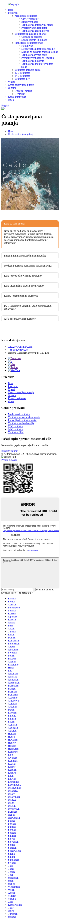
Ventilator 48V (22, 78)
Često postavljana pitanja (21, 84)
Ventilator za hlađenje (32, 60)
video (11, 99)
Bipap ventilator (29, 21)
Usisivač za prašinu (31, 36)
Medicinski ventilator (26, 15)
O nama (12, 87)
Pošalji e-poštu (9, 459)
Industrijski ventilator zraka (29, 42)
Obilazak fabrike (23, 90)
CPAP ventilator (29, 18)
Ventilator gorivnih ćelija (34, 54)
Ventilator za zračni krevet (35, 30)
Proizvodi (13, 12)
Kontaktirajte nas (17, 96)
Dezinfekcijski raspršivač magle (38, 48)
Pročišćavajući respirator (34, 27)
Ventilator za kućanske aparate (30, 33)
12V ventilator (22, 72)
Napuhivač (27, 45)
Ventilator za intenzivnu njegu (37, 24)
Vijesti (11, 81)
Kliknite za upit (9, 450)
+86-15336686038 (18, 349)
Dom (10, 9)
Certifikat (19, 93)
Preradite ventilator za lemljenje (37, 57)
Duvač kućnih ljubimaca (34, 39)
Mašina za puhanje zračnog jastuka (39, 51)
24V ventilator (22, 75)
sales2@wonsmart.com (20, 346)
